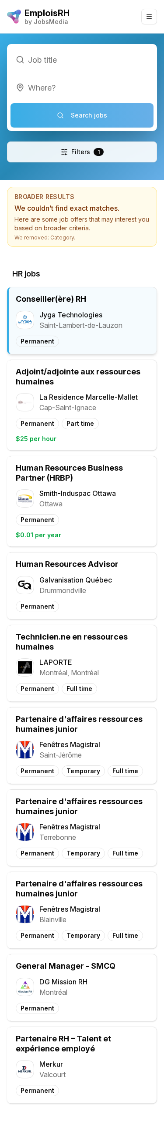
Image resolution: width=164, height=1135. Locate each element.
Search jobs (89, 115)
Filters (85, 151)
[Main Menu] (149, 16)
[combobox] (82, 87)
